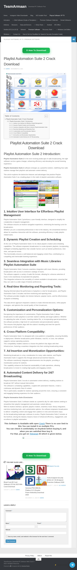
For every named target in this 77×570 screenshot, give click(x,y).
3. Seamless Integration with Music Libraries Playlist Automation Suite (29, 127)
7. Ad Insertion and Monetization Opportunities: (24, 135)
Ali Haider (62, 485)
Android (49, 25)
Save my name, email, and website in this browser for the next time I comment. (31, 536)
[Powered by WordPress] (10, 566)
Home (5, 15)
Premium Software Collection (49, 20)
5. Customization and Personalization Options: (24, 131)
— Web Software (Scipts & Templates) (24, 20)
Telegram (34, 434)
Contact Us (16, 34)
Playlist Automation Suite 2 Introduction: (21, 121)
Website (8, 529)
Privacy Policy (29, 555)
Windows (6, 34)
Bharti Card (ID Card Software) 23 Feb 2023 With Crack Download (13, 484)
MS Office (57, 25)
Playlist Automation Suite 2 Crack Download (19, 119)
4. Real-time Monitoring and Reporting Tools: (23, 129)
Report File (48, 555)
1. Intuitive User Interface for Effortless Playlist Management (27, 123)
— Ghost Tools (38, 25)
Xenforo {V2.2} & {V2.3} (11, 29)
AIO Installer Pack (41, 15)
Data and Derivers (25, 25)
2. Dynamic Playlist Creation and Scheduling (23, 125)
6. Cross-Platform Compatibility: (20, 133)
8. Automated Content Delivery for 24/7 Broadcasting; (25, 137)
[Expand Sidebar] (73, 39)
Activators (7, 20)
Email (39, 523)
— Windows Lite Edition (63, 29)
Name (8, 523)
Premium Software (34, 29)
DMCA (39, 555)
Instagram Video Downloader (19, 15)
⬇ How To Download (36, 50)
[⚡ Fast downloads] (72, 565)
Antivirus (6, 25)
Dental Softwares (65, 20)
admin (8, 69)
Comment (9, 510)
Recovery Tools (47, 29)
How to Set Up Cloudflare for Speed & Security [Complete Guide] (42, 34)
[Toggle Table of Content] (45, 116)
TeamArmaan (15, 6)
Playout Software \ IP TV (57, 15)
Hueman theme (26, 566)
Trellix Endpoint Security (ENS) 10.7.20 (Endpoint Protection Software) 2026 (55, 480)
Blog (31, 15)
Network (23, 29)
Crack (42, 423)
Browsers (15, 25)
